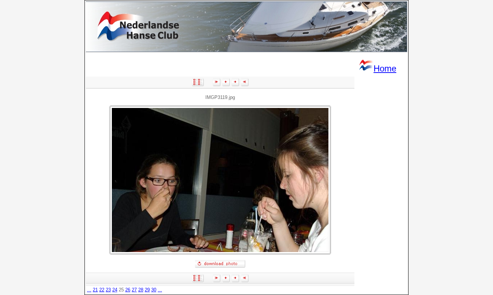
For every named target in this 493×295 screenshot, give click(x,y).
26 (127, 289)
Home (385, 68)
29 (147, 289)
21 (95, 289)
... (89, 289)
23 (108, 289)
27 (134, 289)
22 (101, 289)
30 (153, 289)
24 (114, 289)
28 (140, 289)
